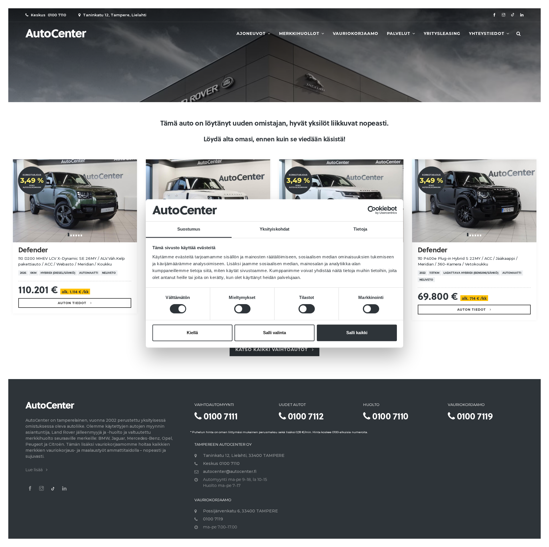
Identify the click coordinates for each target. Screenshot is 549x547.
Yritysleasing (442, 33)
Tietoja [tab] (360, 229)
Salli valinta (274, 332)
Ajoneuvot (251, 33)
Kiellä (192, 332)
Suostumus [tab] (188, 229)
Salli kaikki (356, 332)
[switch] (242, 309)
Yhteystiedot (487, 33)
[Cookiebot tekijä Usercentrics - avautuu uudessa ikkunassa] (372, 210)
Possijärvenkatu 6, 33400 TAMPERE (240, 511)
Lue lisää (35, 469)
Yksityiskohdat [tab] (274, 229)
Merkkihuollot (300, 33)
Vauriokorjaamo (355, 33)
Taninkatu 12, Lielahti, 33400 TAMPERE (244, 455)
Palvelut (399, 33)
